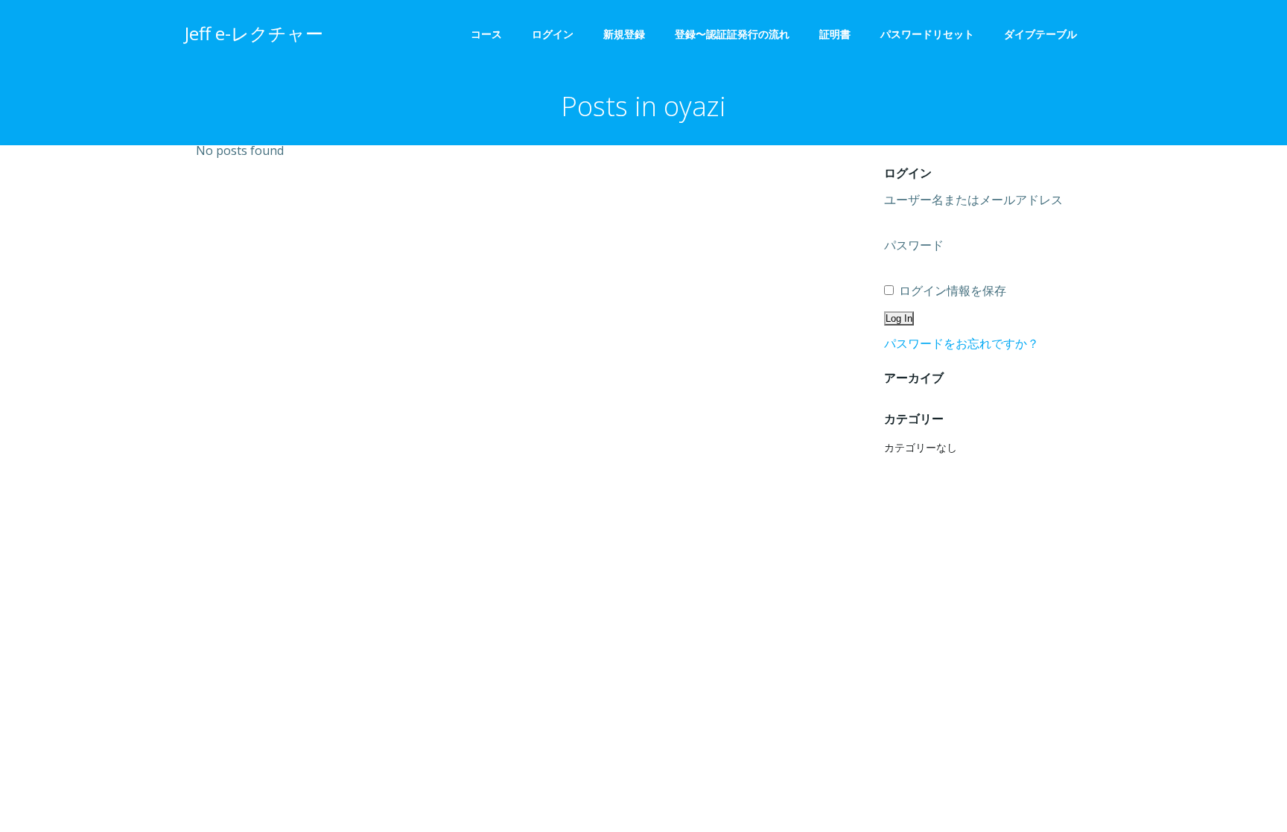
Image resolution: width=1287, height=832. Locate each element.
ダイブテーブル (1045, 34)
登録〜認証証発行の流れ (732, 34)
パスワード (914, 245)
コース (486, 34)
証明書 (835, 34)
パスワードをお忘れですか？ (961, 343)
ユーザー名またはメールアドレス (973, 199)
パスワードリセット (927, 34)
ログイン (552, 34)
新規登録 (624, 34)
